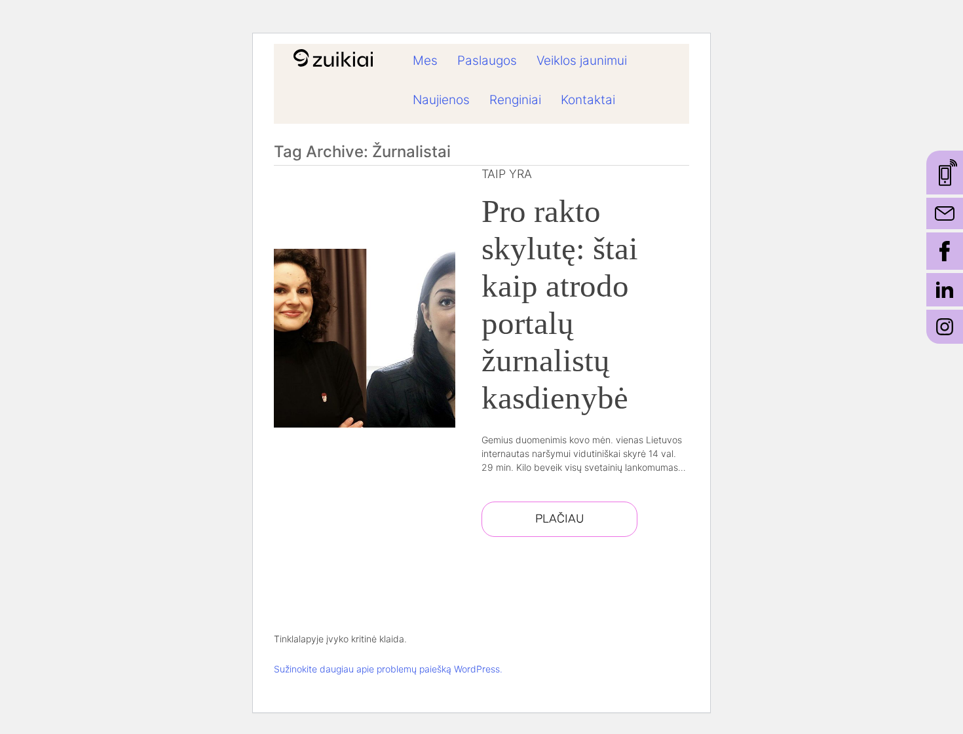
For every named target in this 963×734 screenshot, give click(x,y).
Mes (425, 60)
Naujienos (441, 99)
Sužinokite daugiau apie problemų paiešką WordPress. (388, 668)
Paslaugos (487, 60)
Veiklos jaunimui (582, 60)
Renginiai (515, 99)
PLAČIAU (559, 518)
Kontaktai (588, 99)
